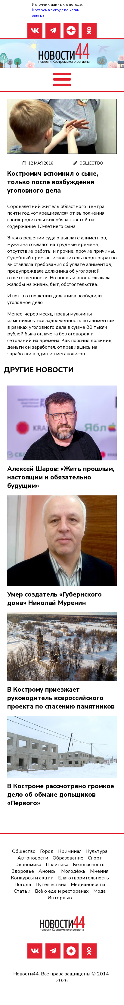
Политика (57, 864)
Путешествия (51, 884)
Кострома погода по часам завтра (55, 12)
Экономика (28, 864)
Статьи (22, 891)
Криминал (70, 851)
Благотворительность (83, 878)
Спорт (95, 858)
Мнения (99, 871)
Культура (96, 851)
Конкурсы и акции (32, 878)
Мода (99, 891)
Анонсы (48, 871)
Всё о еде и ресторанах (62, 891)
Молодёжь (73, 871)
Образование (68, 858)
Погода (22, 884)
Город (47, 851)
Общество (91, 163)
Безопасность (88, 864)
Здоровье (22, 871)
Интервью (60, 898)
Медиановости (88, 884)
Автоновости (32, 858)
